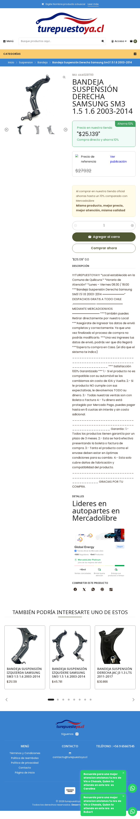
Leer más (93, 4)
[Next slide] (65, 130)
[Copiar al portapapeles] (111, 589)
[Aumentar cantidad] (132, 225)
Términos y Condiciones (24, 753)
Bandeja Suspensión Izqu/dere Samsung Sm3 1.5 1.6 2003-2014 (69, 672)
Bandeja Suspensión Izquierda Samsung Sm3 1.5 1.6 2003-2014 (24, 672)
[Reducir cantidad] (75, 225)
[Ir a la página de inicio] (70, 23)
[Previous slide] (7, 130)
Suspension (26, 62)
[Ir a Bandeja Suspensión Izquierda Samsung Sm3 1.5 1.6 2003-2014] (25, 646)
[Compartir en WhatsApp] (93, 589)
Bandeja (43, 62)
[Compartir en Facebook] (75, 589)
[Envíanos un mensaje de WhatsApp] (132, 811)
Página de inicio (25, 772)
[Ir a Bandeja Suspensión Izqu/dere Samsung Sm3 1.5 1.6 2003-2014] (70, 646)
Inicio (11, 62)
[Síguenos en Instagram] (77, 734)
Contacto (25, 767)
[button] (51, 699)
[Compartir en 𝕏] (84, 589)
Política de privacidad (24, 763)
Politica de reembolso (25, 758)
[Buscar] (103, 41)
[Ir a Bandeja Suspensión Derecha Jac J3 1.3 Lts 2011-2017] (115, 646)
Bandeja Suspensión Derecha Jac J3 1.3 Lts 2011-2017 (114, 672)
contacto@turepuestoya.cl (70, 757)
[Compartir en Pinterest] (102, 589)
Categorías (12, 54)
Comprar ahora (104, 248)
